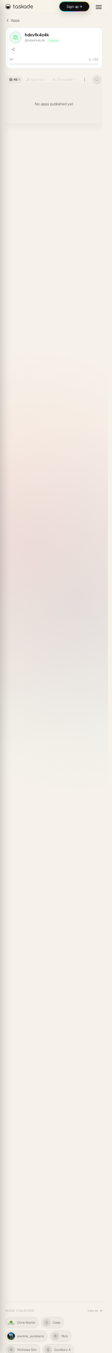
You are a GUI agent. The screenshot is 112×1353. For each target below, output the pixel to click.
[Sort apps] (84, 79)
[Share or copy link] (13, 49)
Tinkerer (53, 40)
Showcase (66, 79)
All (17, 79)
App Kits (38, 79)
